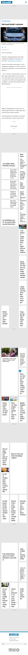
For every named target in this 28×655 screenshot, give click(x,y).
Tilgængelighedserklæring (14, 640)
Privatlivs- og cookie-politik (14, 637)
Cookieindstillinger (12, 639)
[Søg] (25, 644)
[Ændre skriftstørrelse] (2, 47)
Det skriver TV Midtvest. (15, 61)
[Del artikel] (5, 47)
